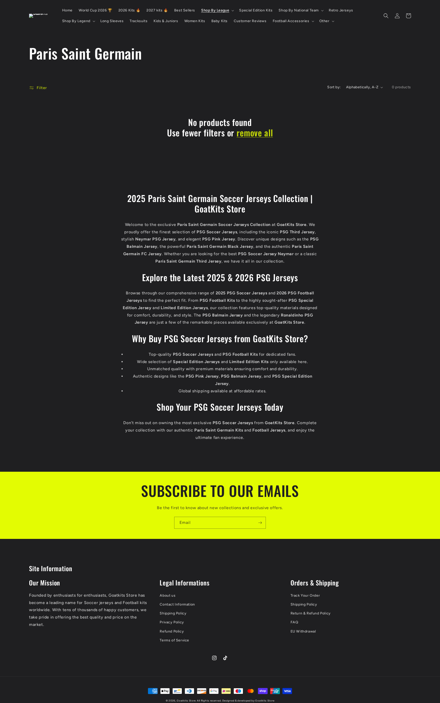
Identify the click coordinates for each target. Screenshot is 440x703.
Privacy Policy (172, 622)
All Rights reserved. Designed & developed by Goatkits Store (235, 700)
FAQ (294, 622)
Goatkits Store (186, 700)
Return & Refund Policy (311, 613)
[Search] (386, 15)
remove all (255, 132)
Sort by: (334, 87)
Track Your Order (305, 595)
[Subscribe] (260, 523)
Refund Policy (172, 631)
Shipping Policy (173, 613)
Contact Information (177, 604)
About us (167, 595)
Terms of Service (174, 640)
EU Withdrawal (303, 631)
